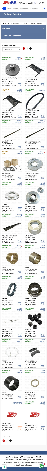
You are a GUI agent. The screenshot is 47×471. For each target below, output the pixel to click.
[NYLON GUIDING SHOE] (35, 355)
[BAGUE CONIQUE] (35, 293)
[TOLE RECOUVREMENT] (12, 230)
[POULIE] (12, 74)
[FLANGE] (12, 199)
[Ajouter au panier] (20, 84)
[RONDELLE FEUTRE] (35, 387)
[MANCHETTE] (35, 230)
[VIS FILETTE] (35, 324)
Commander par (8, 45)
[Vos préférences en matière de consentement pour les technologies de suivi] (4, 467)
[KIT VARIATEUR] (12, 168)
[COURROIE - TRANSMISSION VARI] (35, 105)
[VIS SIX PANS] (12, 418)
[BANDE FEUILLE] (12, 324)
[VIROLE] (12, 293)
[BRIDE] (35, 199)
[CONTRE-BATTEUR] (35, 74)
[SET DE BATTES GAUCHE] (12, 136)
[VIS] (35, 418)
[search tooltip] (4, 8)
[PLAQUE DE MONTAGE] (35, 168)
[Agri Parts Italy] (9, 2)
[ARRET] (12, 355)
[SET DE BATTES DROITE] (35, 136)
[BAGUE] (12, 262)
